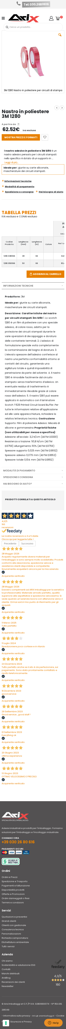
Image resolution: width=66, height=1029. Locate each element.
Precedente (10, 543)
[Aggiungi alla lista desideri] (45, 137)
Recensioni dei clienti (13, 982)
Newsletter (8, 986)
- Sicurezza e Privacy (20, 1021)
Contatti (6, 969)
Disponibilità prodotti (13, 889)
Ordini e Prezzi (9, 877)
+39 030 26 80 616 (18, 842)
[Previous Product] (56, 107)
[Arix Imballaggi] (23, 18)
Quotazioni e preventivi (14, 916)
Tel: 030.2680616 (36, 4)
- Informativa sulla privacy (16, 1015)
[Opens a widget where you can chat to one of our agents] (53, 1023)
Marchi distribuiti (10, 973)
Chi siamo (7, 960)
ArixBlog (6, 977)
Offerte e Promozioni (13, 894)
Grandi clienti (9, 921)
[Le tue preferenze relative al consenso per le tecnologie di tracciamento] (6, 1023)
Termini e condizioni (13, 902)
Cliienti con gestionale (14, 925)
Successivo (27, 543)
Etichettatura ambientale (15, 942)
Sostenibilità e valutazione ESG (18, 965)
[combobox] (33, 27)
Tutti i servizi (8, 946)
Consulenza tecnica (13, 929)
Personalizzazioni (11, 933)
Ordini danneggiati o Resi (15, 898)
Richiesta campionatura (15, 938)
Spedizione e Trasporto (15, 881)
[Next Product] (62, 107)
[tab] (33, 285)
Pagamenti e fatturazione (16, 885)
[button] (51, 18)
